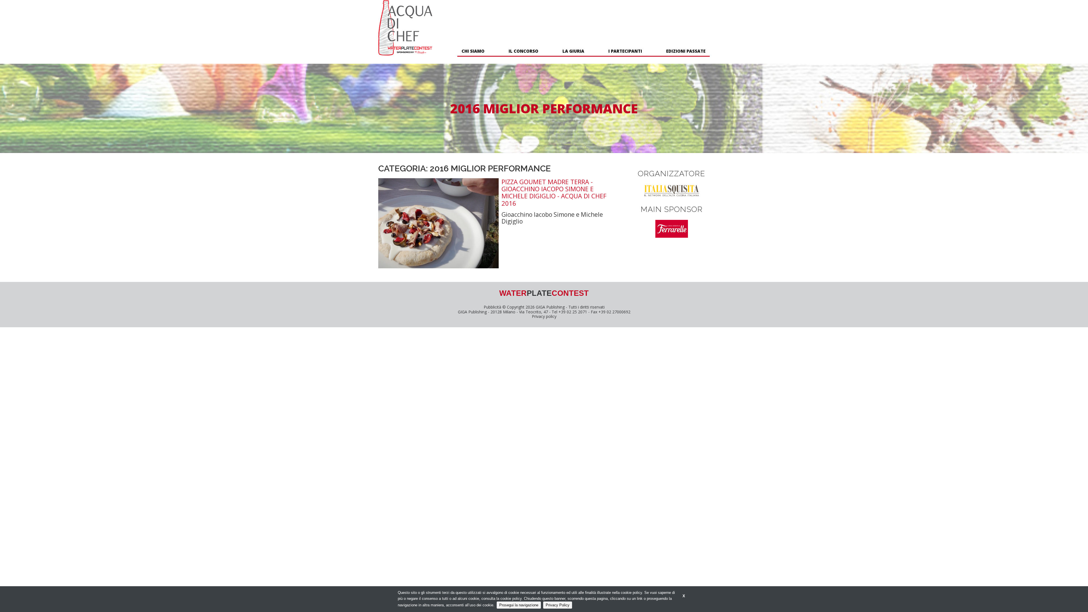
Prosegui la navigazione (518, 605)
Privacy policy (544, 316)
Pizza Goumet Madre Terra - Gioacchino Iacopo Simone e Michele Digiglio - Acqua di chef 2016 (554, 192)
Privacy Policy (558, 605)
